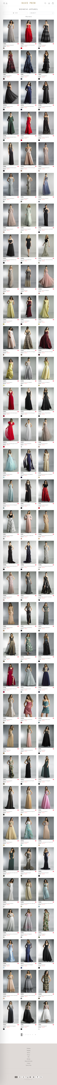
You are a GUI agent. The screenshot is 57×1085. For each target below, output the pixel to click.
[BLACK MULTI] (39, 600)
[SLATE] (4, 201)
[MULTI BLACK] (39, 661)
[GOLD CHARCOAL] (21, 293)
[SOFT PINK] (39, 845)
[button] (42, 13)
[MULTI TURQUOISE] (21, 845)
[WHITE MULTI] (39, 1029)
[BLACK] (39, 48)
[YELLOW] (4, 324)
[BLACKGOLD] (21, 263)
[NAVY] (21, 109)
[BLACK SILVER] (39, 140)
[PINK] (4, 355)
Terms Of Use (28, 1065)
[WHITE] (4, 906)
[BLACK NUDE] (4, 661)
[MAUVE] (39, 171)
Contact (28, 1063)
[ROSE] (4, 600)
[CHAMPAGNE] (39, 477)
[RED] (21, 48)
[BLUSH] (4, 48)
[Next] (32, 1034)
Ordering (28, 1048)
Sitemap (28, 1059)
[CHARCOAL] (21, 600)
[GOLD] (4, 753)
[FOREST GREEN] (39, 784)
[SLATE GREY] (21, 692)
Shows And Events (28, 1061)
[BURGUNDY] (4, 692)
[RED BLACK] (21, 324)
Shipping (28, 1050)
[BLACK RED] (4, 79)
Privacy (28, 1054)
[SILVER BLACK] (21, 201)
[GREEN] (4, 140)
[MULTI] (4, 784)
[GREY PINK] (21, 937)
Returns (28, 1052)
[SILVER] (21, 232)
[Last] (35, 1034)
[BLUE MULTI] (39, 201)
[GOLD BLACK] (21, 355)
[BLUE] (21, 79)
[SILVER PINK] (21, 385)
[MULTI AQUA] (4, 477)
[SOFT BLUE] (4, 968)
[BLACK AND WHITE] (4, 263)
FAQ (28, 1056)
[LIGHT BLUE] (39, 906)
